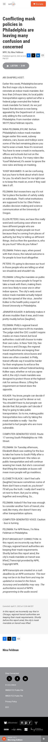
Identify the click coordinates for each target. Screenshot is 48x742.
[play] (4, 738)
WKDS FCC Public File (14, 696)
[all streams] (44, 738)
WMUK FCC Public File (14, 690)
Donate (39, 4)
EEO (7, 707)
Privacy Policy (11, 702)
